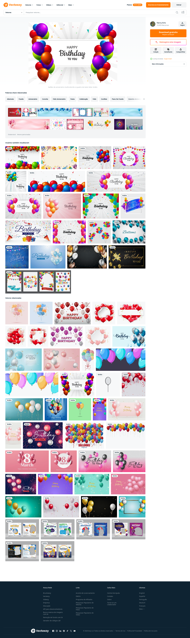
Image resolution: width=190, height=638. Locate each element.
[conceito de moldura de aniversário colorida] (59, 157)
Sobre (109, 599)
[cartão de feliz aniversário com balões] (116, 181)
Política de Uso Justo (150, 631)
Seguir (182, 25)
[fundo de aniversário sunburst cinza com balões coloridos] (23, 206)
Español (142, 596)
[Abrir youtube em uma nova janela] (74, 631)
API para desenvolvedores (52, 609)
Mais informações (158, 64)
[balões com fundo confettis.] (84, 435)
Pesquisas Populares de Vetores (85, 604)
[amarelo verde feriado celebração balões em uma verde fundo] (23, 506)
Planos (129, 5)
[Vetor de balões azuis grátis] (129, 232)
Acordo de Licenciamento (85, 593)
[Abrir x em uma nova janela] (71, 631)
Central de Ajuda (113, 593)
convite (45, 99)
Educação (46, 606)
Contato (110, 596)
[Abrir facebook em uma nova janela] (53, 631)
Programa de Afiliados (84, 599)
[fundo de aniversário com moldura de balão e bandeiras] (129, 157)
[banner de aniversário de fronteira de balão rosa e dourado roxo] (69, 232)
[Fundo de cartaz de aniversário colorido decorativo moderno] (17, 257)
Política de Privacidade (134, 631)
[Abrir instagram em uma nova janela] (57, 631)
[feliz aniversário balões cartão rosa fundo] (62, 206)
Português (143, 599)
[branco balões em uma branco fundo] (108, 384)
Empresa (46, 603)
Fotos (38, 5)
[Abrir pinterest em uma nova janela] (64, 631)
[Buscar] (177, 12)
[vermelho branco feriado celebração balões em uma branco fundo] (133, 384)
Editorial (60, 5)
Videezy (46, 599)
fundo (21, 99)
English (142, 593)
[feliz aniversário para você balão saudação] (95, 157)
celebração (83, 99)
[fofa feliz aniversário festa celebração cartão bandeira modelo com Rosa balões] (128, 484)
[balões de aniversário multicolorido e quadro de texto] (77, 384)
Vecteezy (46, 596)
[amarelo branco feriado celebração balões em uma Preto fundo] (99, 506)
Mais (70, 5)
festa (72, 99)
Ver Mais (134, 124)
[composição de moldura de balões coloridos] (87, 257)
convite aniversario (136, 99)
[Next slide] (142, 99)
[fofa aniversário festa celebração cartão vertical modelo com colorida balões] (99, 409)
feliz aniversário (59, 99)
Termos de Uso (120, 631)
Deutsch (142, 603)
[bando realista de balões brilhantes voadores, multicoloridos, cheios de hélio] (56, 409)
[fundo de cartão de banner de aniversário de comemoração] (56, 181)
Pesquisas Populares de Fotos (85, 609)
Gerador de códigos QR (51, 621)
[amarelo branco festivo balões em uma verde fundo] (24, 409)
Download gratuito (168, 33)
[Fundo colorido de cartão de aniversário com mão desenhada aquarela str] (133, 206)
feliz (94, 99)
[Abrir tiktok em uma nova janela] (67, 631)
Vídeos (48, 5)
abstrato (10, 99)
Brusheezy (47, 593)
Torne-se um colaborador (111, 604)
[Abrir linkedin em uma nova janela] (60, 631)
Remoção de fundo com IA (53, 617)
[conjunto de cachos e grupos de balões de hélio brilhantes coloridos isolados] (99, 232)
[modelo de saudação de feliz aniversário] (28, 232)
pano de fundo (118, 99)
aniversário (33, 99)
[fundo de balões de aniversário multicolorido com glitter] (22, 157)
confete (104, 99)
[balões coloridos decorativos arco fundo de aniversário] (101, 206)
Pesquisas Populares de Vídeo (85, 614)
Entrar (179, 5)
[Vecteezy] (13, 5)
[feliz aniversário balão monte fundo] (15, 181)
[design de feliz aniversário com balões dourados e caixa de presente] (127, 257)
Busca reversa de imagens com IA (53, 613)
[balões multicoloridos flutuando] (125, 435)
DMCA (78, 596)
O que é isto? (168, 59)
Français (142, 606)
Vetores (28, 5)
